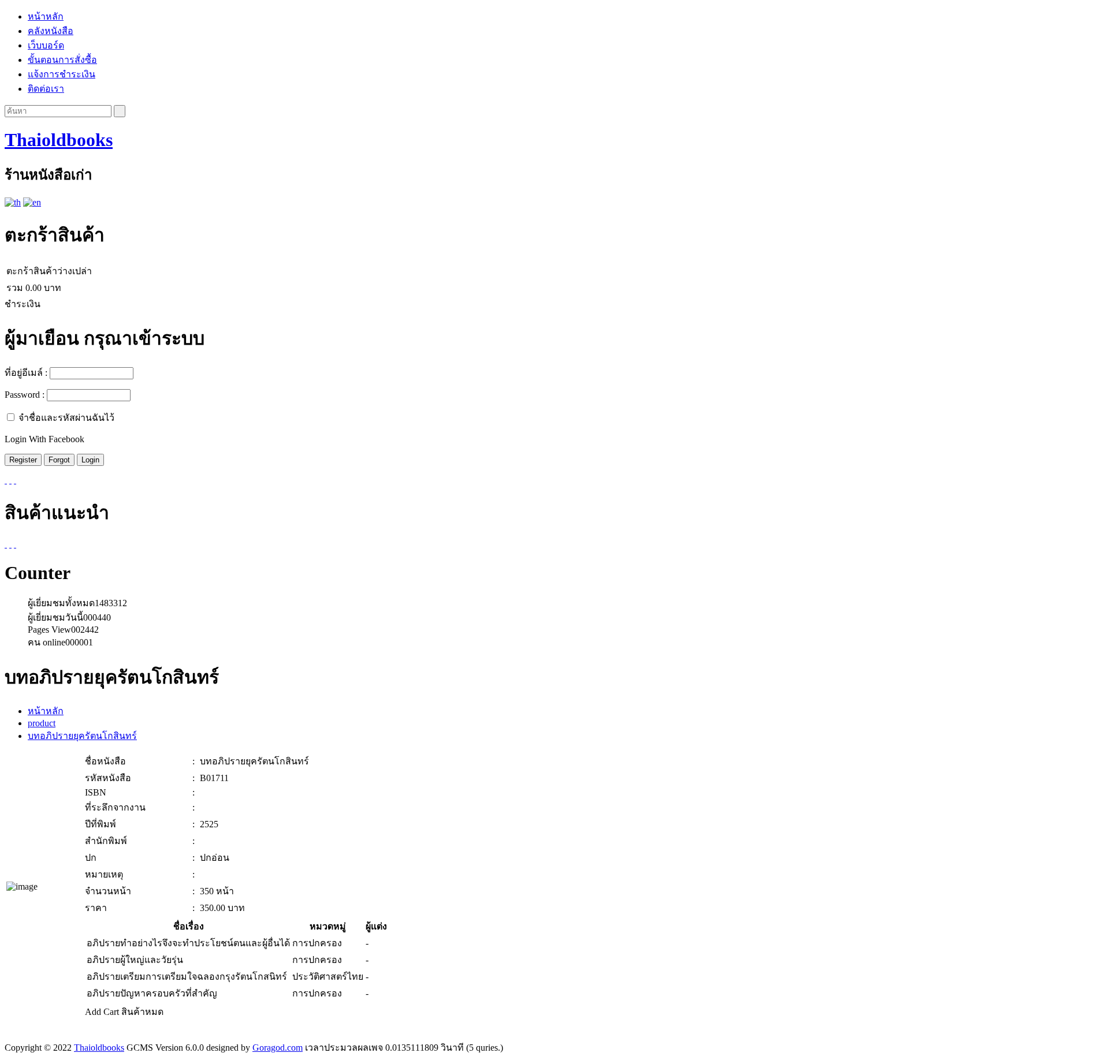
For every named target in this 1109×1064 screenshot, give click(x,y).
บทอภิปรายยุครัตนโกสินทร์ (82, 736)
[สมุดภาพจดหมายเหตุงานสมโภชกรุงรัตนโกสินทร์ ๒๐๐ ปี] (6, 544)
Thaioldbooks (59, 139)
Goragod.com (277, 1047)
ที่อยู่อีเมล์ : (26, 373)
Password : (24, 395)
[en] (32, 202)
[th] (13, 202)
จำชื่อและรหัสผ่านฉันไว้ (66, 418)
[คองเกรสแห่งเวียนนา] (15, 544)
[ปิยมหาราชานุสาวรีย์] (10, 544)
